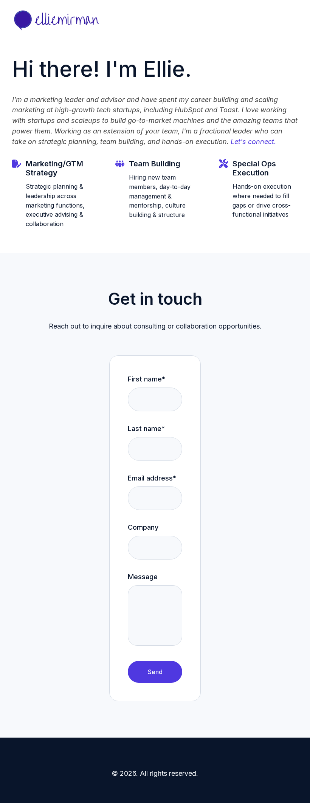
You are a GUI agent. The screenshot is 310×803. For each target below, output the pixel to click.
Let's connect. (253, 142)
